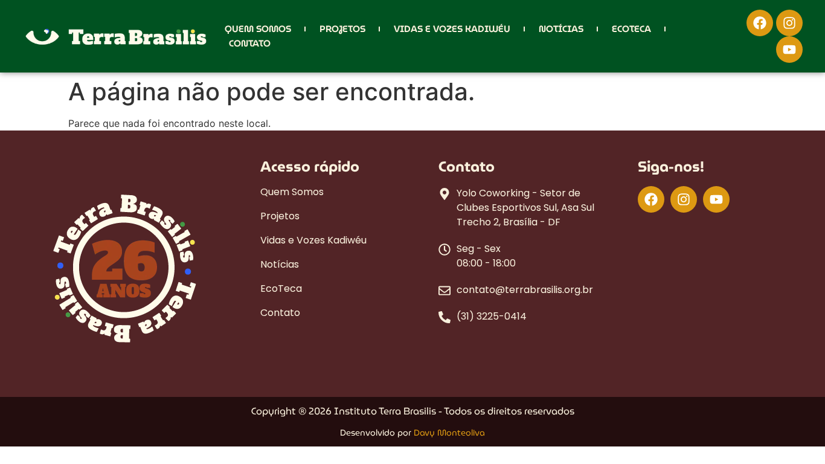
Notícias (561, 29)
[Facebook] (759, 23)
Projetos (342, 29)
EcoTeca (631, 29)
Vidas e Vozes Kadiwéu (452, 29)
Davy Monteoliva (449, 432)
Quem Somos (258, 29)
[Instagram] (789, 23)
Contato (250, 43)
